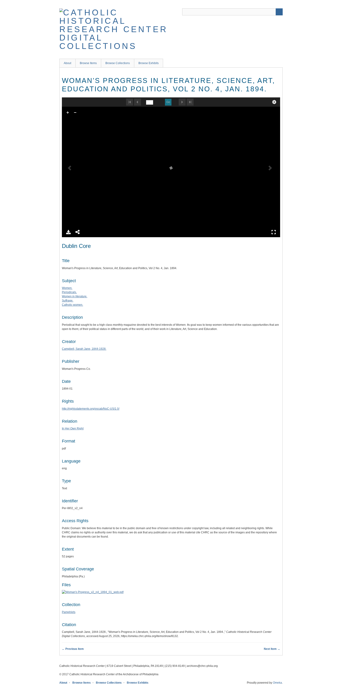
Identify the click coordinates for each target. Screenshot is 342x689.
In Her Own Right (73, 428)
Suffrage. (67, 300)
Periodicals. (69, 292)
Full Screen (273, 232)
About (67, 63)
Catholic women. (72, 304)
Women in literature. (74, 296)
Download (68, 232)
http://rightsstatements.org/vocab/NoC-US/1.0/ (90, 408)
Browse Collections (117, 63)
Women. (67, 288)
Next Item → (272, 649)
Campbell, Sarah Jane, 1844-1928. (84, 348)
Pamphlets (68, 612)
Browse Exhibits (148, 63)
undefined (274, 102)
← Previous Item (73, 649)
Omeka (277, 682)
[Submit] (279, 11)
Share (77, 232)
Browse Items (88, 63)
